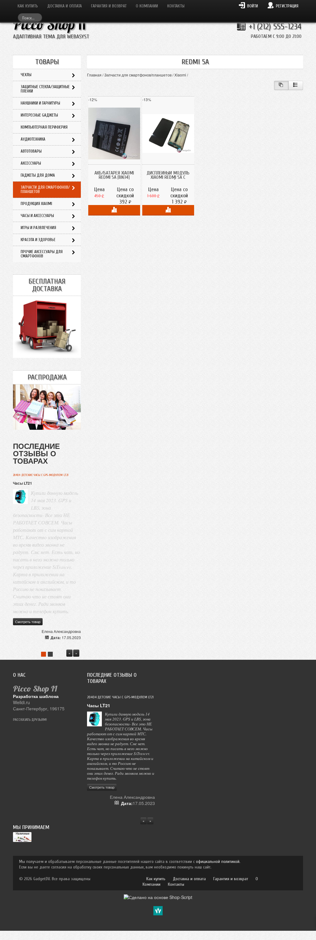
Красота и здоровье (38, 239)
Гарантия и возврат (109, 6)
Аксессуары (31, 163)
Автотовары (31, 151)
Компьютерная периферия (44, 127)
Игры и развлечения (38, 227)
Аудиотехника (33, 139)
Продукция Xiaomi (36, 203)
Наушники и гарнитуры (40, 103)
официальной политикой (217, 861)
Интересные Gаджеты (39, 115)
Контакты (176, 6)
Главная (94, 74)
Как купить (28, 6)
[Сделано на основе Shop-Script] (158, 896)
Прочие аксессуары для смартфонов (42, 253)
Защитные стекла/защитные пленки (45, 88)
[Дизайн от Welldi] (158, 910)
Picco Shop (49, 24)
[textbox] (30, 17)
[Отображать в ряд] (296, 85)
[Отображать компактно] (281, 85)
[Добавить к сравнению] (114, 210)
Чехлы (26, 74)
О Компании (147, 6)
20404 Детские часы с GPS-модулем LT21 (41, 475)
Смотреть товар (27, 621)
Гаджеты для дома (38, 175)
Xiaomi (180, 74)
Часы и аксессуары (37, 215)
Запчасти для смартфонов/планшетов (138, 74)
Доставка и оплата (64, 6)
